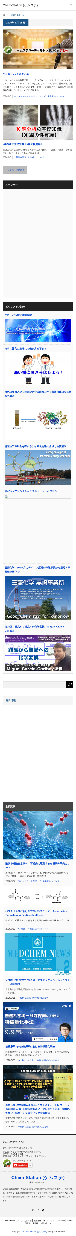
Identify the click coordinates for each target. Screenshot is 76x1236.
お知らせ (27, 1221)
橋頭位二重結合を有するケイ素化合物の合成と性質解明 (35, 446)
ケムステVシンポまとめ (16, 74)
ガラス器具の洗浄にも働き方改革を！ (26, 348)
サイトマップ (48, 1221)
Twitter (69, 1221)
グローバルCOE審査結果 (18, 315)
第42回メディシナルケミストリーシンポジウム (31, 491)
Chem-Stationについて (13, 1221)
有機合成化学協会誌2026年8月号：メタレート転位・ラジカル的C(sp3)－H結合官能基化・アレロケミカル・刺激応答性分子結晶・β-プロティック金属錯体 (37, 1109)
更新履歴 (37, 1221)
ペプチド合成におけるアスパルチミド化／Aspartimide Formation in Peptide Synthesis (36, 913)
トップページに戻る (14, 170)
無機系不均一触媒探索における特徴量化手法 (30, 1046)
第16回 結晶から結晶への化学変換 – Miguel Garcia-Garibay (35, 628)
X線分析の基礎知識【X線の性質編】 (23, 144)
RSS (43, 1210)
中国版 (35, 1223)
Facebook (61, 1221)
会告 (39, 1060)
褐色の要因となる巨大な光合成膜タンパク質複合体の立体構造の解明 (38, 393)
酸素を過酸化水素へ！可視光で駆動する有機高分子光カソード (37, 865)
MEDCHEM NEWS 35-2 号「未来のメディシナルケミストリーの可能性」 (37, 982)
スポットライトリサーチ (29, 881)
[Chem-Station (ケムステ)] (20, 5)
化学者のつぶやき (55, 96)
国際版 (27, 1223)
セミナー (31, 1060)
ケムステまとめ (38, 96)
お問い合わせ (45, 1223)
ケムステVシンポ (22, 96)
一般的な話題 (20, 157)
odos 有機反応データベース (35, 929)
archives (22, 1060)
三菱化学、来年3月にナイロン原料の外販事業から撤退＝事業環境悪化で (37, 569)
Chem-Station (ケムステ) (38, 1177)
